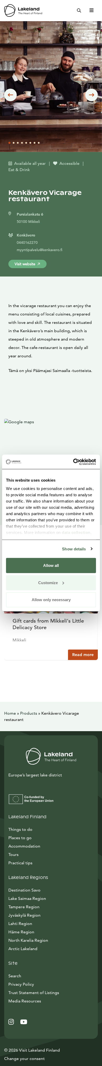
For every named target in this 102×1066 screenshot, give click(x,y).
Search (14, 975)
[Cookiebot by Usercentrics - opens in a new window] (73, 461)
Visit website (25, 264)
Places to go (20, 837)
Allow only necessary (51, 599)
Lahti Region (20, 923)
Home (10, 713)
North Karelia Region (28, 940)
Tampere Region (23, 906)
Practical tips (20, 862)
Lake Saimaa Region (27, 898)
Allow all (51, 565)
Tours (13, 854)
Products (28, 713)
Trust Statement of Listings (33, 992)
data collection (76, 532)
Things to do (20, 829)
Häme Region (21, 931)
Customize (48, 582)
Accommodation (24, 846)
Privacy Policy (21, 984)
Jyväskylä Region (24, 915)
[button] (10, 95)
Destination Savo (24, 890)
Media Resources (48, 1000)
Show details (74, 548)
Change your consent (24, 1058)
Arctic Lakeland (22, 948)
